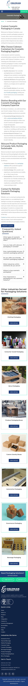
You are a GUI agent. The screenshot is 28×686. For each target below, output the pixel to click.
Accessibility (4, 625)
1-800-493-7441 (15, 7)
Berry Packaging (5, 656)
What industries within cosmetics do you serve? (11, 264)
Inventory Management (7, 623)
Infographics (4, 619)
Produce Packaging (6, 651)
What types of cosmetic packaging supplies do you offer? (12, 238)
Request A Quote (7, 225)
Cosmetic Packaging (6, 647)
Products (3, 614)
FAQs (2, 629)
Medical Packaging (6, 643)
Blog (2, 616)
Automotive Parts (5, 638)
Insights (3, 632)
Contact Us (24, 11)
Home (2, 21)
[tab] (14, 238)
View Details (14, 323)
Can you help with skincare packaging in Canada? (12, 245)
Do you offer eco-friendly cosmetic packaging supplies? (13, 258)
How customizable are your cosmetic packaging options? (13, 252)
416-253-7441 (15, 9)
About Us (3, 612)
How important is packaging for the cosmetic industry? (12, 278)
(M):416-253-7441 (6, 663)
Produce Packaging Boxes (7, 653)
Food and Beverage (6, 640)
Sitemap (3, 627)
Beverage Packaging (6, 649)
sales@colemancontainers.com (8, 669)
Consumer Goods (5, 645)
